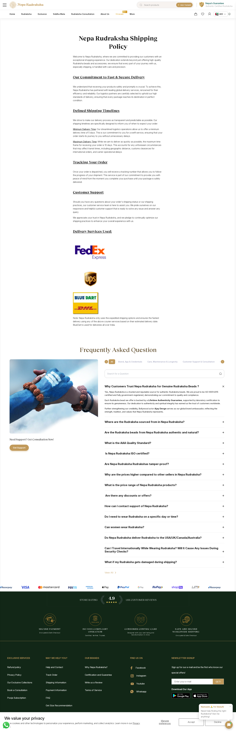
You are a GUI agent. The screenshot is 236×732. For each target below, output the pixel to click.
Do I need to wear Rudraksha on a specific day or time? (141, 516)
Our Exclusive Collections (19, 682)
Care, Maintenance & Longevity (162, 362)
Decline (217, 722)
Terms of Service (93, 690)
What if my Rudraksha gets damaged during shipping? (141, 562)
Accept (191, 722)
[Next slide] (222, 361)
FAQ (48, 697)
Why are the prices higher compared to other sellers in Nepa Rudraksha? (153, 474)
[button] (229, 725)
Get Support (19, 447)
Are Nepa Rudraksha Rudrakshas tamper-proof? (137, 464)
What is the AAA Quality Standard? (128, 443)
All (112, 362)
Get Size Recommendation (59, 705)
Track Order (51, 674)
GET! (218, 681)
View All (109, 572)
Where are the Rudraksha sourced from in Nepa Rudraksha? (145, 422)
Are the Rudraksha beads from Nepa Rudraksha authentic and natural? (152, 432)
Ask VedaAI (185, 5)
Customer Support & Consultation (199, 362)
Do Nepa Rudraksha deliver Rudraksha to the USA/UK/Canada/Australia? (153, 537)
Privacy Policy (14, 674)
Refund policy (14, 667)
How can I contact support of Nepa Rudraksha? (136, 506)
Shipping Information (56, 682)
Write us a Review (93, 682)
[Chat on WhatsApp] (6, 725)
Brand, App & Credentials (130, 362)
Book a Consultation (17, 690)
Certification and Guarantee (98, 674)
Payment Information (56, 690)
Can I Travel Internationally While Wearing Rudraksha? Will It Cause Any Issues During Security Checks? (161, 550)
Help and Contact (54, 667)
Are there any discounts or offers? (128, 495)
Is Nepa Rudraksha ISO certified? (127, 453)
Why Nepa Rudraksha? (96, 667)
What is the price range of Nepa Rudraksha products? (141, 485)
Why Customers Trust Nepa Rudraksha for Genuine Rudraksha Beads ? (152, 386)
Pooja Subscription (16, 697)
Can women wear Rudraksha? (124, 527)
